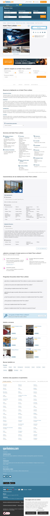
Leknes (33, 367)
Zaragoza (35, 438)
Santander (36, 424)
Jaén (34, 406)
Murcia (4, 416)
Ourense (20, 416)
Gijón (4, 402)
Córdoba (20, 399)
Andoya (10, 367)
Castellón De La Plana (22, 395)
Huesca (19, 406)
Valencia (20, 434)
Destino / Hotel (7, 10)
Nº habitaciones (7, 15)
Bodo (15, 367)
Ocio (17, 5)
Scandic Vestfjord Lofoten (17, 326)
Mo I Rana (38, 367)
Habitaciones (26, 84)
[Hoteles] (8, 2)
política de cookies (40, 509)
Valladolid (35, 434)
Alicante (35, 384)
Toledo (4, 434)
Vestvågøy (16, 370)
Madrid (19, 413)
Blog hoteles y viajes (8, 469)
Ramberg (5, 370)
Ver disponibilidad (41, 76)
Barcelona (5, 391)
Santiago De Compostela (8, 427)
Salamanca (5, 424)
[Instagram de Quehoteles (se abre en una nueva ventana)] (7, 476)
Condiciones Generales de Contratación (9, 505)
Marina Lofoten (37, 349)
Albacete (20, 384)
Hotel (14, 84)
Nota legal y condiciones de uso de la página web (11, 502)
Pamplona (20, 420)
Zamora (19, 438)
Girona (19, 402)
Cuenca (35, 399)
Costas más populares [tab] (31, 381)
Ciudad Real (5, 399)
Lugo (4, 413)
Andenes (5, 367)
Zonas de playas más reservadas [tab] (19, 381)
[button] (43, 2)
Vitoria (4, 438)
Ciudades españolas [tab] (7, 381)
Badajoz (35, 388)
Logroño (35, 409)
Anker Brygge (14, 338)
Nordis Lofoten (37, 338)
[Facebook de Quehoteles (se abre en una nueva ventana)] (4, 476)
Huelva (4, 406)
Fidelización (6, 460)
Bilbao (19, 391)
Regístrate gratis (9, 264)
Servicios (20, 84)
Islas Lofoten (27, 367)
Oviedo (35, 416)
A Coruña (5, 384)
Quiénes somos (7, 454)
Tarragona (20, 431)
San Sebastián (21, 424)
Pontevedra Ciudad (37, 420)
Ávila (19, 388)
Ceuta (35, 395)
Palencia (4, 420)
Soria (4, 431)
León (4, 409)
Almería (4, 388)
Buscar (43, 16)
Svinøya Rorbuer (15, 349)
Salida (35, 10)
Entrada (22, 10)
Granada (35, 402)
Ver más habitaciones (42, 248)
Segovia (19, 427)
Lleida (19, 409)
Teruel (35, 431)
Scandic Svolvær (37, 326)
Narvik (44, 367)
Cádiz (4, 395)
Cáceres (35, 391)
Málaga (35, 413)
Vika (21, 370)
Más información (34, 84)
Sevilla (35, 427)
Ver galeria (17, 53)
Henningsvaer (20, 367)
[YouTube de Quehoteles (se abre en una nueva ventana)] (10, 476)
